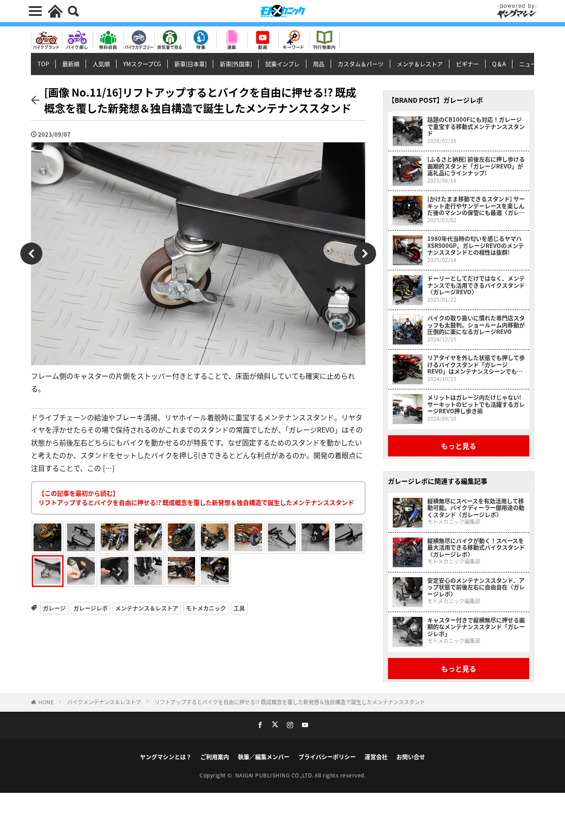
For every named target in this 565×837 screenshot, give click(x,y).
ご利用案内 (214, 756)
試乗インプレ (282, 64)
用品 (318, 64)
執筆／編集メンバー (264, 756)
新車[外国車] (236, 64)
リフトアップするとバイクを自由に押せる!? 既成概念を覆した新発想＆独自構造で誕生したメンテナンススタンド (289, 702)
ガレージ (54, 608)
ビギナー (467, 64)
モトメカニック (206, 608)
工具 (239, 608)
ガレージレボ (90, 608)
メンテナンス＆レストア (146, 608)
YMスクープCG (142, 64)
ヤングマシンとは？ (166, 756)
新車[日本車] (190, 64)
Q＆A (499, 64)
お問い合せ (410, 756)
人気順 (101, 64)
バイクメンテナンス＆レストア (104, 702)
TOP (43, 64)
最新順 (70, 64)
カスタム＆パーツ (361, 64)
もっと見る (458, 446)
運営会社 (376, 756)
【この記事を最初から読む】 (196, 498)
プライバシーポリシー (327, 756)
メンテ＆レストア (420, 64)
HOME (46, 702)
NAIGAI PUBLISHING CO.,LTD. (275, 775)
